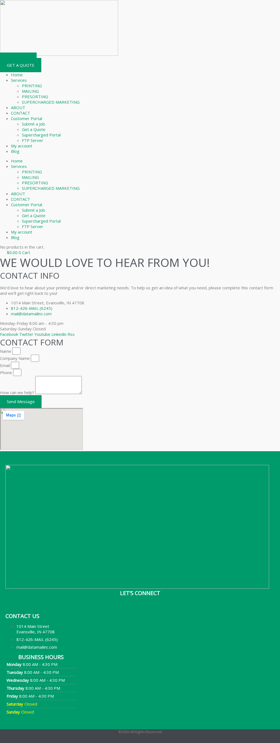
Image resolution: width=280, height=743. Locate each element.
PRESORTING (35, 96)
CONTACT (20, 113)
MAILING (30, 91)
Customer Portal (26, 118)
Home (17, 74)
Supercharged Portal (41, 135)
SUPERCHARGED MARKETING (51, 102)
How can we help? (17, 392)
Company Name (15, 358)
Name (6, 351)
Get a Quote (33, 129)
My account (21, 145)
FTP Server (32, 140)
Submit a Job (33, 124)
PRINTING (32, 85)
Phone (6, 372)
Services (19, 80)
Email (5, 365)
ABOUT (18, 107)
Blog (15, 151)
